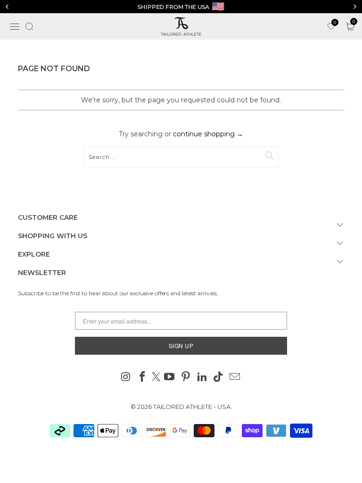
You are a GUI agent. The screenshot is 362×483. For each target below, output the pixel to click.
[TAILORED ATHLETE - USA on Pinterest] (186, 377)
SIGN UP (181, 345)
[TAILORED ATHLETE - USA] (181, 26)
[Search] (29, 26)
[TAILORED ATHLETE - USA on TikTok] (219, 377)
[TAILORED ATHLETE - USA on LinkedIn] (202, 377)
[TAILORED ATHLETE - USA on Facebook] (142, 377)
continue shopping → (208, 134)
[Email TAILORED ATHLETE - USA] (235, 377)
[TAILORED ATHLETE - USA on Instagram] (126, 377)
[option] (181, 6)
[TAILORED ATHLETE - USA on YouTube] (170, 377)
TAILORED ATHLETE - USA (191, 406)
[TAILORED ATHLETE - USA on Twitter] (156, 377)
